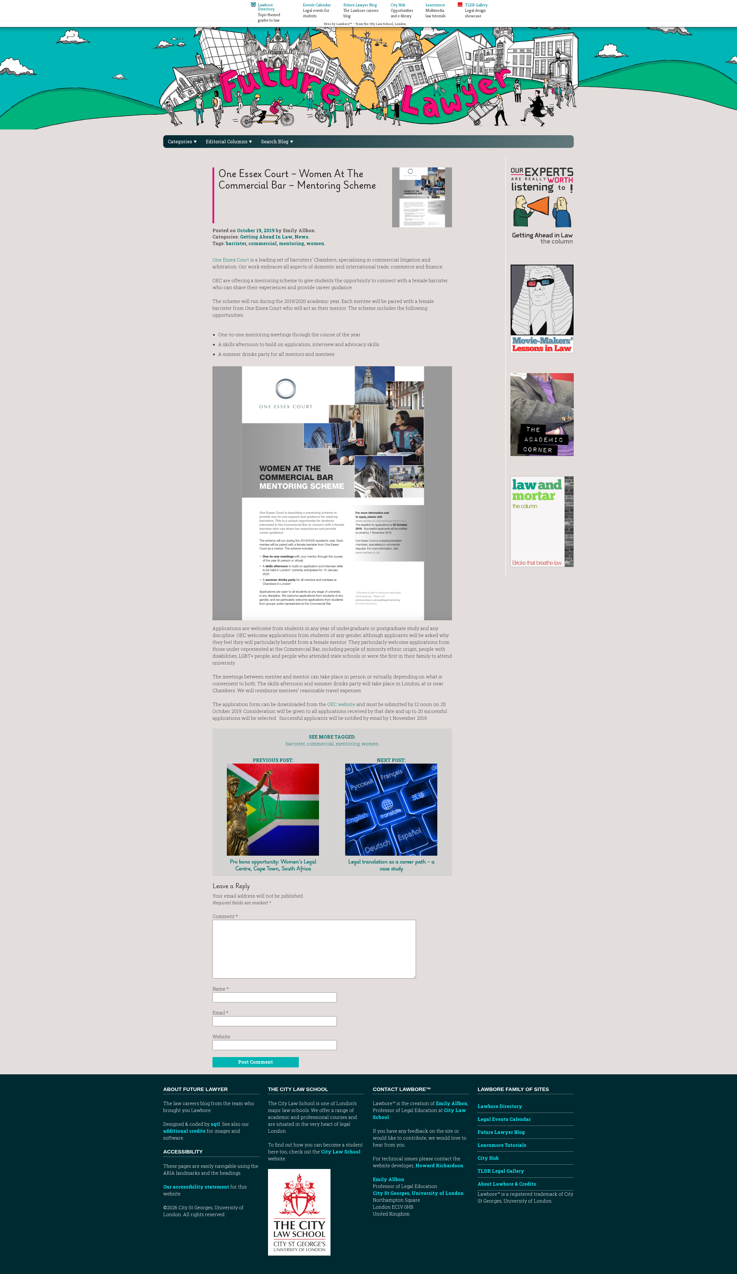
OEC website (341, 704)
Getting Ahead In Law (266, 237)
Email (220, 1013)
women (315, 243)
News (301, 237)
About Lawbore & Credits (507, 1184)
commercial (262, 243)
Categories (180, 141)
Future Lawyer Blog (501, 1132)
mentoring (291, 243)
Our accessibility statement (196, 1187)
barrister (236, 243)
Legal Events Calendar (504, 1119)
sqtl (215, 1124)
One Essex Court (231, 260)
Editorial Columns (227, 141)
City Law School (340, 1152)
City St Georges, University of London (418, 1193)
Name (220, 989)
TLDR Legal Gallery (501, 1171)
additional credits (184, 1131)
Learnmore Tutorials (502, 1145)
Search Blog (275, 141)
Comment (225, 916)
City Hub (488, 1158)
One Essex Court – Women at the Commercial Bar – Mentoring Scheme (297, 179)
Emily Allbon (451, 1103)
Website (221, 1036)
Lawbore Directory (500, 1106)
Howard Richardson (439, 1165)
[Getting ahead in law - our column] (542, 205)
